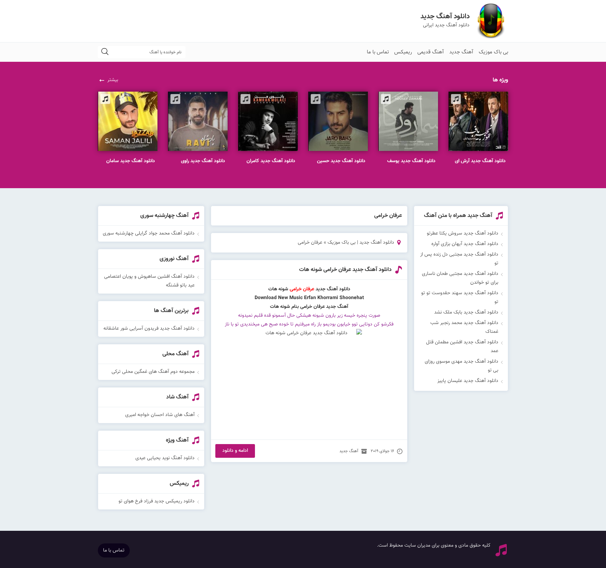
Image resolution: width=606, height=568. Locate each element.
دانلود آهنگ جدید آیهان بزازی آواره (464, 244)
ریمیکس (403, 52)
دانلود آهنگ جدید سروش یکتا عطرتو (462, 233)
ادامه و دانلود (235, 451)
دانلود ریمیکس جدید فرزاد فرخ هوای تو (157, 501)
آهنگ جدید (461, 52)
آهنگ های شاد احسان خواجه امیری (160, 415)
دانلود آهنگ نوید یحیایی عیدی (165, 458)
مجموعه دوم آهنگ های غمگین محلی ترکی (153, 372)
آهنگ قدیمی (430, 52)
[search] (105, 52)
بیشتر (112, 80)
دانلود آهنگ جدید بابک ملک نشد (466, 312)
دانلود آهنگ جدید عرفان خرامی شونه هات (345, 269)
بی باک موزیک (493, 52)
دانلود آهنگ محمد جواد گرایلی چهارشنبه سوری (149, 233)
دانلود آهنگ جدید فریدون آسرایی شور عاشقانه (149, 328)
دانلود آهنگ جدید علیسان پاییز (467, 381)
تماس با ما (378, 52)
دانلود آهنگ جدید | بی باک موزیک (361, 242)
